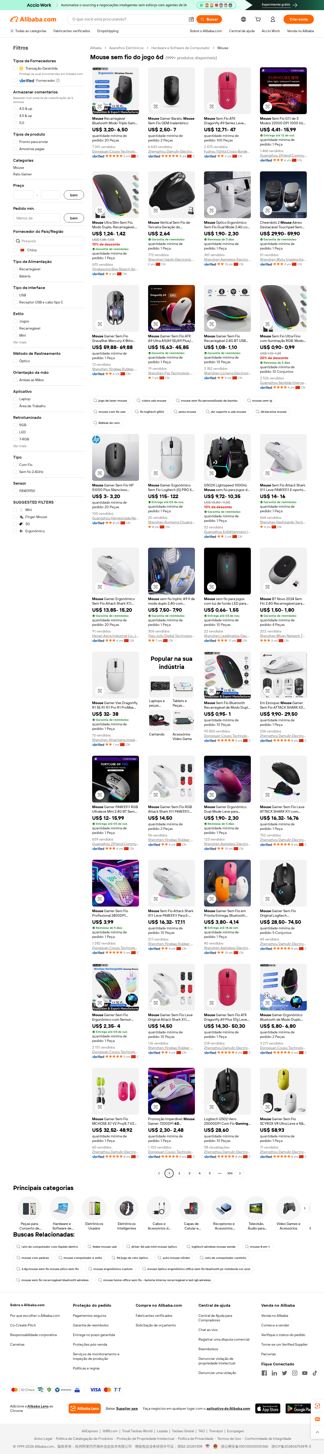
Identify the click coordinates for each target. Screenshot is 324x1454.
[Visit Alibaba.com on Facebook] (264, 1373)
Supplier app (127, 1408)
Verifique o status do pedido (283, 1335)
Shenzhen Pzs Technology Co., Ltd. (171, 373)
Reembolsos (208, 1349)
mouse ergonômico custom (113, 1269)
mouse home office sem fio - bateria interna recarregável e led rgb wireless (157, 1280)
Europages (235, 1431)
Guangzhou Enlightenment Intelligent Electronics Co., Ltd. (227, 532)
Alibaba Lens (38, 1406)
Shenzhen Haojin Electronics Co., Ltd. (171, 259)
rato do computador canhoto (225, 1258)
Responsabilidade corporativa (33, 1335)
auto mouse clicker (176, 1258)
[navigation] (48, 611)
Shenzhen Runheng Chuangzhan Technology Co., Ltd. (171, 522)
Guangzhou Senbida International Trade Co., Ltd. (283, 383)
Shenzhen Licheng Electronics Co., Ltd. (227, 373)
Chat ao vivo (208, 1330)
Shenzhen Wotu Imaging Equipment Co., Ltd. (283, 259)
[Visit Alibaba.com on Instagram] (295, 1373)
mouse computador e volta (83, 1258)
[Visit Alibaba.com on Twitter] (284, 1373)
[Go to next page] (240, 1173)
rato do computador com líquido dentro (50, 1246)
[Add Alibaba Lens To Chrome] (85, 1408)
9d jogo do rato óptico (132, 1258)
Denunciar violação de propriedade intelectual (216, 1361)
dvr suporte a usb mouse (228, 412)
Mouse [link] (222, 48)
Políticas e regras (86, 1368)
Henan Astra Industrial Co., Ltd (115, 636)
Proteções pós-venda (90, 1344)
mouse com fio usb (111, 412)
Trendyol (216, 1431)
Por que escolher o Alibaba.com (35, 1316)
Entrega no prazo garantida (94, 1335)
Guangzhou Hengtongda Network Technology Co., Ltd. (115, 518)
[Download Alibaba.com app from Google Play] (300, 1408)
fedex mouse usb (105, 1246)
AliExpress (90, 1431)
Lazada (162, 1431)
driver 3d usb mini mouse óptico (154, 1246)
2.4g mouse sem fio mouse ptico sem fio (50, 1269)
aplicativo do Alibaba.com (228, 1408)
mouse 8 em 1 (260, 1246)
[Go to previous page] (159, 1173)
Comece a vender (275, 1325)
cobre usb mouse (154, 400)
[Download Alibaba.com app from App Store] (267, 1408)
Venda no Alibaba (274, 1316)
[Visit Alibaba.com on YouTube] (305, 1373)
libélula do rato (109, 423)
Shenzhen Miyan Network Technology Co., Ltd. (283, 636)
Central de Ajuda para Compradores (215, 1318)
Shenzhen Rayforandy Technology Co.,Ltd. (283, 522)
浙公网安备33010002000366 (244, 1446)
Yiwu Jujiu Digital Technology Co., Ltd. (171, 636)
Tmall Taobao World (137, 1431)
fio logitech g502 (152, 412)
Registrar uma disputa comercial (223, 1339)
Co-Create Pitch (23, 1325)
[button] (191, 19)
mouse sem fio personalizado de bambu (209, 400)
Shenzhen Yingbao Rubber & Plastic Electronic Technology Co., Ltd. (115, 369)
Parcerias (268, 1354)
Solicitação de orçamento (156, 1325)
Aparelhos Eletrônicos (126, 48)
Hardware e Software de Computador (180, 48)
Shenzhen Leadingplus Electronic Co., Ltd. (227, 636)
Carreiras (17, 1344)
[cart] (259, 20)
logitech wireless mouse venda (213, 1246)
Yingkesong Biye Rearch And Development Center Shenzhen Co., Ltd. (115, 269)
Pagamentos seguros (89, 1316)
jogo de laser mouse (112, 400)
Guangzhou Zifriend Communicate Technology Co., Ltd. (283, 155)
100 (230, 1173)
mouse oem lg (262, 400)
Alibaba (96, 48)
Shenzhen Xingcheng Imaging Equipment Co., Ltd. (115, 740)
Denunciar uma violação (217, 1373)
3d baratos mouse (274, 412)
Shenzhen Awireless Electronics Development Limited (227, 259)
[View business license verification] (207, 1446)
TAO (201, 1431)
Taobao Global (183, 1431)
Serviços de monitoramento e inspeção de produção (96, 1356)
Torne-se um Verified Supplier (284, 1344)
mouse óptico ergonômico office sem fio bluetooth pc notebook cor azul (198, 1269)
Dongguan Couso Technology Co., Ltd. (115, 151)
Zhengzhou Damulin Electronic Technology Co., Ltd (171, 151)
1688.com (110, 1431)
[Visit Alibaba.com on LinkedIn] (274, 1373)
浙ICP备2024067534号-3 (291, 1446)
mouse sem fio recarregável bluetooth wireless (55, 1280)
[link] (317, 1405)
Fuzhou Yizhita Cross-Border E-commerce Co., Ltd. (227, 151)
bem (74, 195)
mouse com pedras (35, 1258)
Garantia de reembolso (91, 1325)
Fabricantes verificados (154, 1316)
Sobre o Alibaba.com (27, 1305)
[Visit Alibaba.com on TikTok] (315, 1373)
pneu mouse (187, 412)
